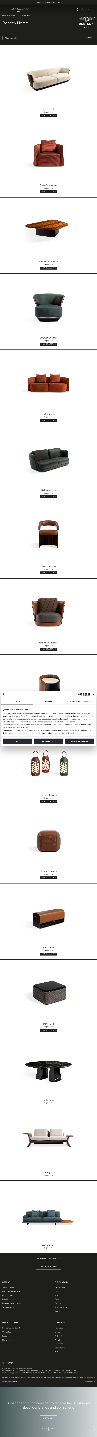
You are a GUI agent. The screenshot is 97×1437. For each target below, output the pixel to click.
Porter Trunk (48, 947)
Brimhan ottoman (48, 871)
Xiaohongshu (60, 1348)
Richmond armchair (48, 642)
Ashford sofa (48, 1245)
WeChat (58, 1352)
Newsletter (6, 1340)
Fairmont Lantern (48, 795)
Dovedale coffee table (48, 261)
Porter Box (48, 1024)
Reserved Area (61, 1307)
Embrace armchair (48, 337)
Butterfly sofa (48, 414)
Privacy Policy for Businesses (43, 1377)
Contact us (6, 1332)
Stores (57, 1311)
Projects (58, 1303)
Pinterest (58, 1336)
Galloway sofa (48, 1172)
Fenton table (48, 1100)
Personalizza (47, 741)
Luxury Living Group (8, 15)
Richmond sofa (48, 490)
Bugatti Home (7, 1299)
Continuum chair (48, 566)
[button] (93, 9)
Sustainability (90, 1377)
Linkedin (58, 1332)
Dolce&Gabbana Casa (11, 1291)
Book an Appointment (11, 1328)
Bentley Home (8, 1295)
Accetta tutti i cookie (79, 741)
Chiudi (17, 741)
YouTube (58, 1340)
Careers (58, 1291)
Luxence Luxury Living (11, 1303)
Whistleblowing (90, 1381)
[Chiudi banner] (93, 694)
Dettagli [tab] (48, 701)
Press (57, 1299)
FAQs (4, 1336)
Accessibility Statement (9, 1381)
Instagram (59, 1328)
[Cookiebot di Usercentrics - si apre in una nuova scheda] (79, 694)
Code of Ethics (65, 1377)
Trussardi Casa (8, 1307)
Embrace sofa (48, 109)
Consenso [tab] (17, 701)
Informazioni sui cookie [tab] (80, 701)
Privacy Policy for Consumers (25, 1377)
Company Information (9, 1377)
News (57, 1295)
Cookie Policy (22, 727)
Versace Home (8, 1287)
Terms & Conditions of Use (78, 1377)
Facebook (59, 1344)
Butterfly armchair (48, 185)
